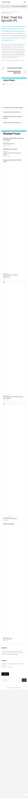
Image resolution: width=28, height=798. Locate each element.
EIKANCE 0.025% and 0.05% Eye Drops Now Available (13, 397)
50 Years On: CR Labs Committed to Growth (12, 153)
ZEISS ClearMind (7, 639)
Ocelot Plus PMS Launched (10, 518)
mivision (8, 13)
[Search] (24, 680)
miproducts (8, 6)
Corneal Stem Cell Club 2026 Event (12, 112)
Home (2, 6)
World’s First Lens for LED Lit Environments (10, 275)
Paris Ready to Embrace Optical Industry (13, 107)
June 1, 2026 (6, 520)
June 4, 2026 (6, 400)
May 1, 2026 (5, 640)
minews (5, 517)
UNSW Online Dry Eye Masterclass (12, 122)
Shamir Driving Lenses (9, 144)
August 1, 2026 (6, 145)
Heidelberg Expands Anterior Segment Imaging (12, 117)
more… (16, 654)
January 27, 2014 (13, 12)
